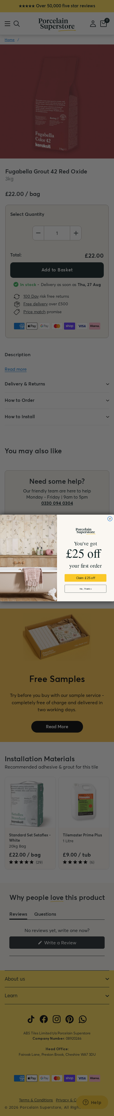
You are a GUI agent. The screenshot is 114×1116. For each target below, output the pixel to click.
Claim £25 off (85, 578)
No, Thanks (85, 588)
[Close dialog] (110, 518)
